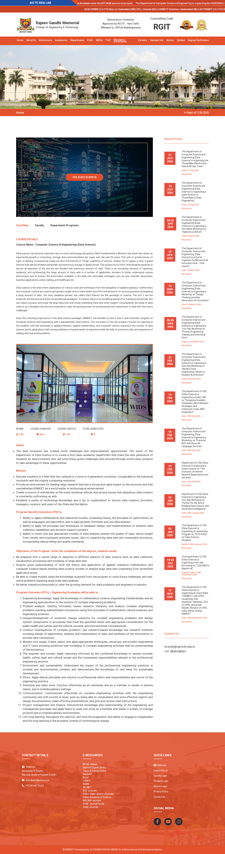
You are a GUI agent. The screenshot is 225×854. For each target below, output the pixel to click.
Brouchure (186, 174)
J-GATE (87, 781)
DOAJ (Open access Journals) (98, 794)
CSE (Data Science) (84, 177)
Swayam (87, 774)
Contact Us (159, 797)
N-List (86, 777)
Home (20, 40)
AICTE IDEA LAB (40, 2)
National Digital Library (94, 768)
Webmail (161, 765)
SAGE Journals (90, 807)
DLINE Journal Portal (93, 804)
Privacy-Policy (161, 791)
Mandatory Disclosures (120, 40)
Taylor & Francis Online (94, 771)
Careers (142, 40)
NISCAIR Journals (92, 800)
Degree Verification (198, 40)
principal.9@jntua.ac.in (37, 780)
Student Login (161, 781)
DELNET (87, 787)
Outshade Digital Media (104, 849)
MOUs (99, 40)
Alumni (170, 40)
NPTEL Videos (90, 764)
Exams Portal (161, 770)
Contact (181, 40)
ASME (86, 784)
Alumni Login (160, 786)
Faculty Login (160, 775)
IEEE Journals (90, 791)
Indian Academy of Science (97, 797)
